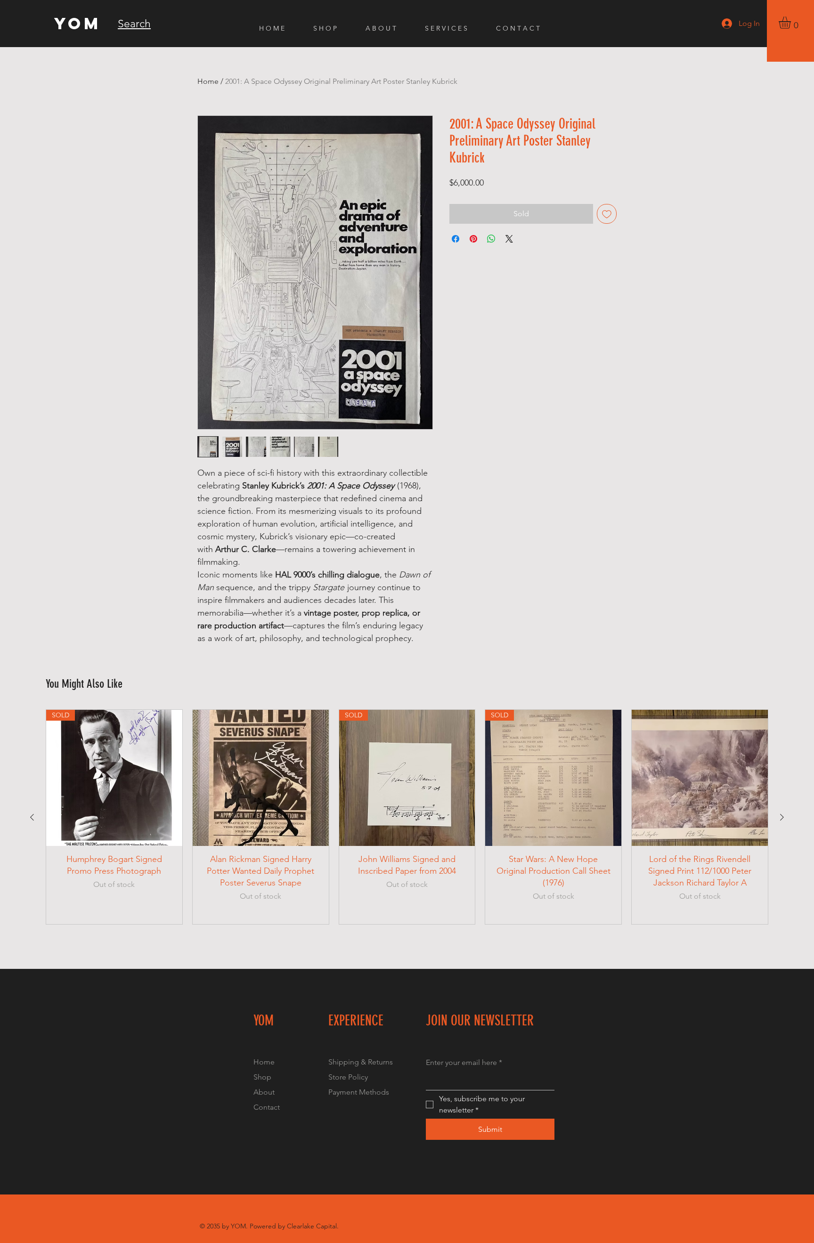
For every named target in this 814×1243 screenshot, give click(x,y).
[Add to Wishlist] (607, 214)
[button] (792, 22)
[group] (407, 817)
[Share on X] (509, 238)
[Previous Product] (32, 817)
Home (208, 81)
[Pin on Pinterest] (473, 238)
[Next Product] (782, 817)
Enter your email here (464, 1062)
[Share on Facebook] (455, 238)
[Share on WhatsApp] (491, 238)
